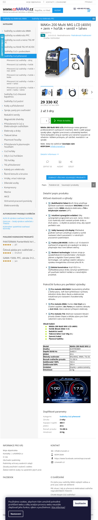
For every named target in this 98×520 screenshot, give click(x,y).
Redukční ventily (12, 114)
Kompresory (10, 187)
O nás (5, 457)
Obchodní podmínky (11, 460)
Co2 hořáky (9, 151)
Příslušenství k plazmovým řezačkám (17, 145)
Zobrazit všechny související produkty (66, 177)
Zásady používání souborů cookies (17, 466)
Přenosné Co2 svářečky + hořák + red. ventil (21, 70)
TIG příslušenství (12, 164)
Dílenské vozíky (11, 183)
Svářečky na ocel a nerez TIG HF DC (19, 41)
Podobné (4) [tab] (54, 185)
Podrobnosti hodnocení (81, 35)
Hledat (57, 10)
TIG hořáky (9, 160)
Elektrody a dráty (12, 130)
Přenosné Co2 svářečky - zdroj (19, 60)
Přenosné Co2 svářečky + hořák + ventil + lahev (21, 82)
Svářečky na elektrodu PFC (16, 35)
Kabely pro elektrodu (14, 169)
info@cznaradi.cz (57, 146)
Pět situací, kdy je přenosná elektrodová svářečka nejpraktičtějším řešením (72, 489)
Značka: (52, 38)
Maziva (7, 192)
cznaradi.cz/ (59, 462)
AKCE (6, 196)
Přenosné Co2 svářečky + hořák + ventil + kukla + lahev (21, 88)
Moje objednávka (33, 2)
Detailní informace (48, 154)
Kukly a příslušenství (14, 105)
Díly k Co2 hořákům (13, 155)
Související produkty (70, 185)
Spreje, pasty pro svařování (17, 110)
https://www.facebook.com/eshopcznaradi (72, 458)
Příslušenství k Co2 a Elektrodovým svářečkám (16, 125)
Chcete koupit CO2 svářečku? (63, 494)
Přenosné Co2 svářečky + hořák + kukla (21, 76)
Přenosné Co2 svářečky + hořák (20, 64)
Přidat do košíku (64, 120)
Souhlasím (80, 503)
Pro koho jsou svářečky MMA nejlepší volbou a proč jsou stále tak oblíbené (70, 483)
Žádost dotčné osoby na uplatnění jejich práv (22, 470)
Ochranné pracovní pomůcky (18, 201)
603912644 (59, 454)
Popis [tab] (44, 185)
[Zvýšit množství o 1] (49, 119)
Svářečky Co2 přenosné (15, 56)
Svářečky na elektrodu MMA (17, 31)
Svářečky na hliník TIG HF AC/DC (19, 47)
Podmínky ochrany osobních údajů (17, 463)
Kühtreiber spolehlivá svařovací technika (16, 228)
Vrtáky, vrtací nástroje (14, 178)
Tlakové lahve (10, 135)
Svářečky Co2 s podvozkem (17, 51)
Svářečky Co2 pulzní (13, 101)
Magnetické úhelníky (14, 119)
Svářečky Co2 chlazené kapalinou (15, 95)
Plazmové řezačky (12, 139)
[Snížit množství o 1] (49, 122)
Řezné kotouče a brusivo (16, 173)
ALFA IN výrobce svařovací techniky (18, 218)
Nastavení (16, 513)
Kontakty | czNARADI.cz (56, 2)
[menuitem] (14, 19)
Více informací (58, 507)
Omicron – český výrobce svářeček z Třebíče (18, 222)
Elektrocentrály (11, 205)
